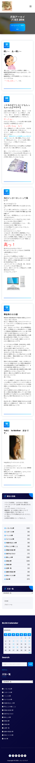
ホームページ (15, 25)
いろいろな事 (10, 528)
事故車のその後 (11, 314)
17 (29, 644)
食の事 (8, 579)
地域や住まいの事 (11, 543)
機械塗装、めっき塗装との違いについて (16, 510)
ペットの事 (9, 535)
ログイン (4, 670)
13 (13, 644)
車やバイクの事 (10, 575)
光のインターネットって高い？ (16, 199)
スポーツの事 (10, 532)
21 (17, 647)
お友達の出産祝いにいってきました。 (15, 518)
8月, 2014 (6, 45)
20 (13, 647)
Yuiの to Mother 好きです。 (16, 431)
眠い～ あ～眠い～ (13, 51)
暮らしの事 (9, 557)
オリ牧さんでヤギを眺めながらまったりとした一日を (17, 515)
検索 (30, 664)
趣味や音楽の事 (10, 572)
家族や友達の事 (10, 550)
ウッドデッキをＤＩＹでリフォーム (14, 508)
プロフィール (8, 605)
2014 (22, 25)
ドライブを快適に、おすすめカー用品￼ (16, 503)
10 (29, 641)
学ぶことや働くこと (12, 546)
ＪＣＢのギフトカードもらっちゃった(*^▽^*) (17, 106)
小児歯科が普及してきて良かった (14, 512)
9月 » (30, 653)
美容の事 (8, 565)
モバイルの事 (10, 539)
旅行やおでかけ (10, 554)
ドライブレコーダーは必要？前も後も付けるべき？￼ (17, 505)
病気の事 (8, 561)
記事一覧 (8, 568)
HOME (6, 601)
